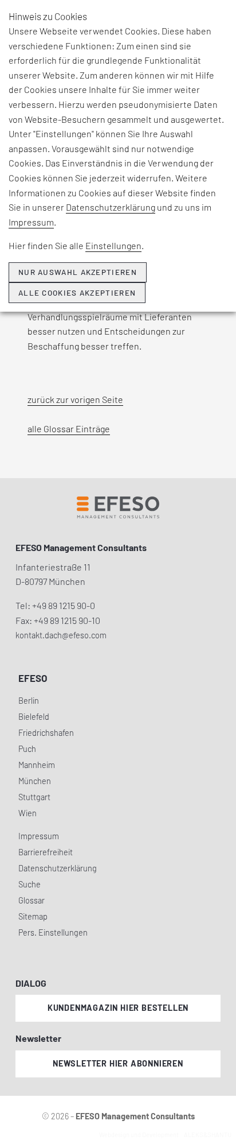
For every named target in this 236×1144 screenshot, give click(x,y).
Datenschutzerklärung (110, 206)
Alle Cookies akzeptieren (77, 292)
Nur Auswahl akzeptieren (77, 272)
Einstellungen (113, 245)
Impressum (31, 221)
